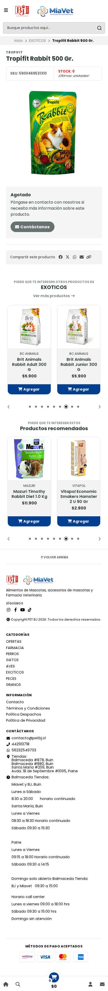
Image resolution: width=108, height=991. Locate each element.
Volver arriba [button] (56, 557)
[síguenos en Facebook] (15, 610)
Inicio (18, 40)
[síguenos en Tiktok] (29, 610)
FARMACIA (15, 648)
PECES (11, 678)
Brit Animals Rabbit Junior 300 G (79, 364)
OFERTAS (13, 641)
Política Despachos (23, 714)
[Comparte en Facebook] (60, 257)
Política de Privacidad (25, 720)
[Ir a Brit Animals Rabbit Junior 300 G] (78, 326)
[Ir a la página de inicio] (6, 984)
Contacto (15, 702)
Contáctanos (34, 227)
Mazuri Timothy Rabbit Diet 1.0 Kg (29, 494)
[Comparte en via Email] (81, 257)
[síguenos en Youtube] (22, 610)
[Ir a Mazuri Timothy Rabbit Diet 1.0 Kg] (29, 458)
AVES (10, 666)
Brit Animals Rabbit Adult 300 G (29, 364)
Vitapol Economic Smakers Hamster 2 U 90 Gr (78, 496)
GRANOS (13, 684)
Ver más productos (52, 296)
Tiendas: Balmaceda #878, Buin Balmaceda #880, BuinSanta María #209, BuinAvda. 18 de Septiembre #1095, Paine (45, 764)
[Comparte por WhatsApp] (74, 257)
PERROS (12, 654)
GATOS (12, 660)
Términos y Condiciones (28, 708)
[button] (88, 257)
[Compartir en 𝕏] (67, 257)
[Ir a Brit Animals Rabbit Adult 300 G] (29, 326)
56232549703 (24, 750)
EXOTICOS (37, 40)
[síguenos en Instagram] (8, 610)
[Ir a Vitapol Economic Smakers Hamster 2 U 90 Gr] (78, 458)
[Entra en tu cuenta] (90, 984)
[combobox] (54, 28)
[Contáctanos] (102, 984)
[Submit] (99, 28)
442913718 (20, 744)
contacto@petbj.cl (29, 738)
